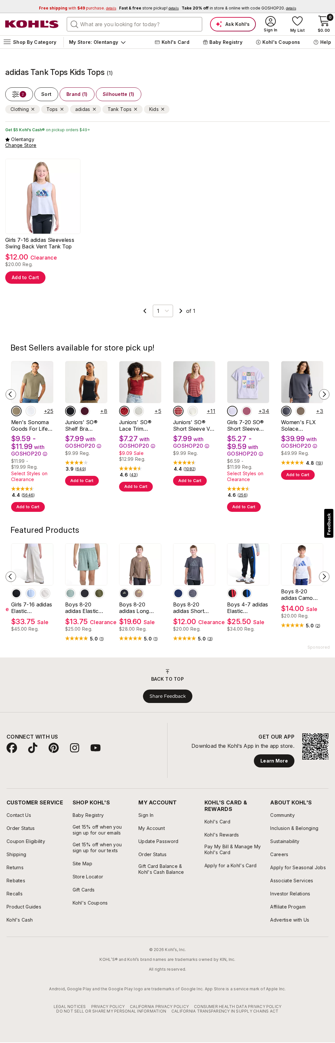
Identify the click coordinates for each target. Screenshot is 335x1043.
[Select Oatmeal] (45, 593)
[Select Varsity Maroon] (84, 411)
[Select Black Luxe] (70, 411)
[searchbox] (134, 24)
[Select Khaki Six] (138, 593)
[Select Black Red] (232, 593)
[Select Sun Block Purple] (232, 411)
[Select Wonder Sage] (70, 593)
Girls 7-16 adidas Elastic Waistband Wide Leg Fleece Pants (31, 607)
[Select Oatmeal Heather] (192, 411)
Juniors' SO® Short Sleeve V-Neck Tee (192, 425)
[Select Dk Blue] (178, 593)
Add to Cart (25, 277)
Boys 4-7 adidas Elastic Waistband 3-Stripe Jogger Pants (247, 607)
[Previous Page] (145, 311)
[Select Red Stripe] (178, 411)
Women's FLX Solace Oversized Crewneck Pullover (298, 425)
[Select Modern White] (31, 411)
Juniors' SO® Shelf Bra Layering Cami (82, 425)
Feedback (328, 524)
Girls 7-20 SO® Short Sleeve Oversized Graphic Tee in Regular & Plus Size (245, 425)
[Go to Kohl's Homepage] (32, 24)
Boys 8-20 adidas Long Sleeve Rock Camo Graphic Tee (136, 607)
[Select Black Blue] (246, 593)
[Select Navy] (286, 411)
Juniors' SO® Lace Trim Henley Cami (135, 425)
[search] (75, 24)
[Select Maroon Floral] (124, 411)
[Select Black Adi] (124, 593)
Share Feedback (168, 696)
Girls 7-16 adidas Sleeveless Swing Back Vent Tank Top (39, 243)
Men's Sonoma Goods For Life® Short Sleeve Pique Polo (31, 425)
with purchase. (77, 8)
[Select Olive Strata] (99, 593)
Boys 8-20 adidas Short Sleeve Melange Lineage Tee (192, 607)
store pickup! (149, 8)
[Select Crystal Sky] (31, 593)
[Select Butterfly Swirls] (246, 411)
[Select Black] (16, 593)
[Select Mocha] (300, 411)
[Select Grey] (84, 593)
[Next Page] (181, 311)
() (28, 495)
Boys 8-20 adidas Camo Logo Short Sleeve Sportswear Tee (300, 594)
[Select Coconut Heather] (138, 411)
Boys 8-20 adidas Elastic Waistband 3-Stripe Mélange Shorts (83, 607)
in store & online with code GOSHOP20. (239, 8)
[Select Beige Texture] (16, 411)
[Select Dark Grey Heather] (192, 593)
